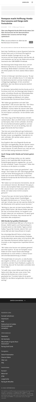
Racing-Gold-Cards (7, 346)
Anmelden (25, 2)
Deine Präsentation (7, 355)
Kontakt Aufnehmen (7, 316)
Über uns (4, 360)
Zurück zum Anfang (16, 300)
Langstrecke (5, 379)
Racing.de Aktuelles (7, 382)
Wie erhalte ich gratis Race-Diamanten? (9, 343)
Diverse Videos (6, 357)
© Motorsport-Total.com (18, 27)
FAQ (2, 363)
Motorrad (4, 373)
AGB (2, 321)
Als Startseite (5, 339)
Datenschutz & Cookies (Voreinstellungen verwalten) (8, 326)
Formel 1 (4, 371)
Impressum (5, 319)
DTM (2, 376)
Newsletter (4, 336)
